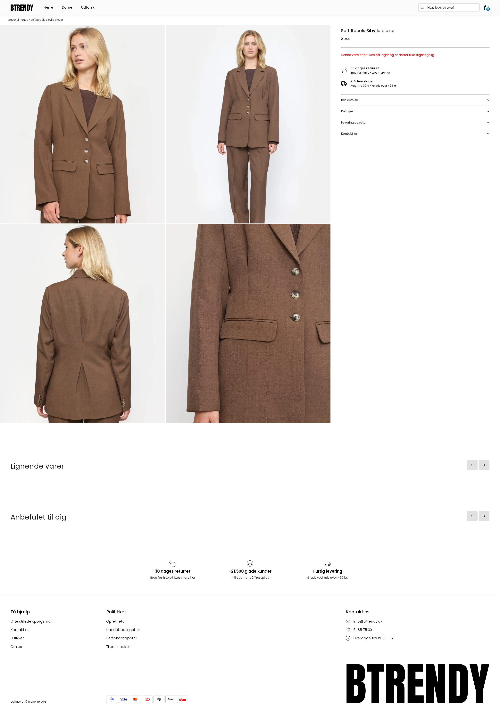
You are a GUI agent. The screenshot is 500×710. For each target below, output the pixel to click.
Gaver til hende (18, 20)
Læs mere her (381, 73)
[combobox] (449, 7)
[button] (472, 465)
